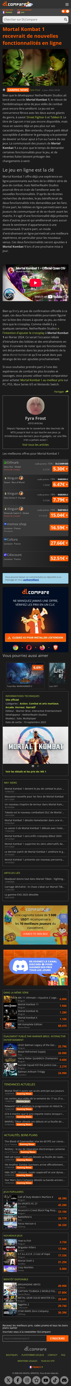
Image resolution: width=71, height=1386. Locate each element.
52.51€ (58, 558)
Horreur (20, 707)
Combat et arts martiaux (43, 703)
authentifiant (31, 579)
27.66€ (58, 543)
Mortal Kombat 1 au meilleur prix (41, 380)
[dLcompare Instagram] (26, 1380)
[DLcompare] (35, 1348)
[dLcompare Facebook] (17, 1380)
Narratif (30, 707)
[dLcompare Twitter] (7, 1380)
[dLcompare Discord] (63, 1380)
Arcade (10, 707)
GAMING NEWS (18, 90)
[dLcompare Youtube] (44, 1380)
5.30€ (59, 469)
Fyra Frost (35, 90)
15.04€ (58, 515)
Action (24, 703)
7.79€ (59, 500)
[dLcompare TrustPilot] (35, 1380)
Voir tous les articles (35, 445)
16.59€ (58, 527)
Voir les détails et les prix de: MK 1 (26, 771)
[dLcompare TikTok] (54, 1380)
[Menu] (66, 5)
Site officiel (12, 699)
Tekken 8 (56, 117)
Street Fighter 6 (37, 117)
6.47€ (59, 484)
